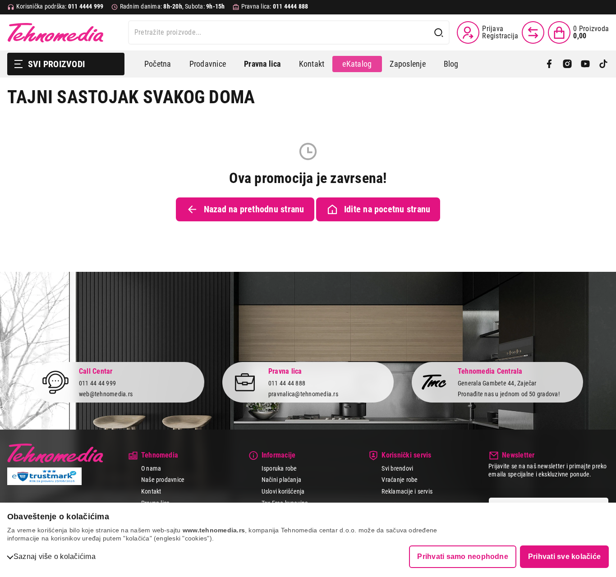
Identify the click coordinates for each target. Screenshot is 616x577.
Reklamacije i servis (407, 491)
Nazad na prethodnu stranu (254, 209)
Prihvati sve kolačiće (564, 556)
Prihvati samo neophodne (462, 556)
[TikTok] (603, 64)
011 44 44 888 (286, 383)
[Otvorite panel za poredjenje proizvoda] (533, 32)
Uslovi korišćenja (283, 491)
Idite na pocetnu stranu (387, 209)
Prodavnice (207, 64)
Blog (451, 64)
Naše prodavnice (163, 479)
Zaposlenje (407, 64)
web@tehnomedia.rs (106, 394)
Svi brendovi (397, 468)
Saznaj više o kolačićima (55, 556)
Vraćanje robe (400, 479)
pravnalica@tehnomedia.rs (303, 394)
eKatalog (357, 64)
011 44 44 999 (97, 383)
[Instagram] (567, 64)
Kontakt (312, 64)
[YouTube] (585, 64)
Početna (157, 64)
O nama (151, 468)
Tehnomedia (55, 32)
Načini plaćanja (282, 479)
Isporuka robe (279, 468)
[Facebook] (549, 64)
